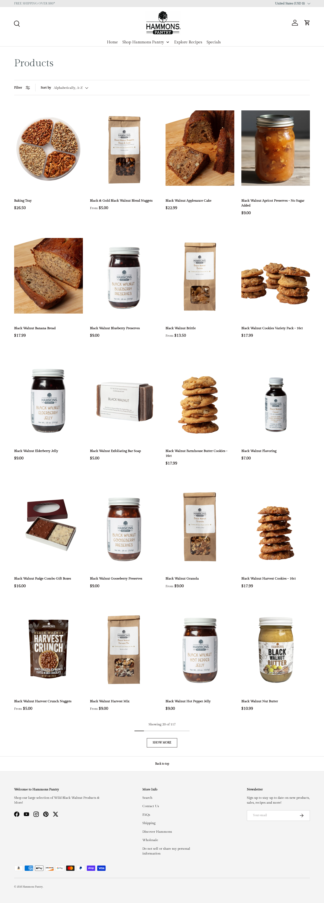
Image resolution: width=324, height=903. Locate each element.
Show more (162, 742)
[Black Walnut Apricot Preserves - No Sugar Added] (275, 148)
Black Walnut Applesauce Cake (188, 201)
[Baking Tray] (48, 148)
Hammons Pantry (33, 886)
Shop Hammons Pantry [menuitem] (143, 42)
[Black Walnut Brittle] (200, 275)
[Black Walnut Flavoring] (275, 398)
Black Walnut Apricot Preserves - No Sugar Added (272, 203)
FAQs (146, 815)
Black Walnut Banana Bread (35, 328)
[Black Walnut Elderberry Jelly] (48, 398)
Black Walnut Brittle (181, 328)
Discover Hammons (157, 832)
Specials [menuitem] (214, 42)
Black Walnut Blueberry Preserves (115, 328)
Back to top (162, 764)
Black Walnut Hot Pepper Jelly (188, 701)
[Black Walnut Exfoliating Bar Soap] (124, 398)
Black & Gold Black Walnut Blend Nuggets (121, 201)
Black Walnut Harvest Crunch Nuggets (42, 701)
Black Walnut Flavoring (258, 451)
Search (147, 798)
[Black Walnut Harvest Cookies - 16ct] (275, 526)
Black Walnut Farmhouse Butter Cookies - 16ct (196, 453)
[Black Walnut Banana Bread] (48, 275)
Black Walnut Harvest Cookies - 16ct (268, 578)
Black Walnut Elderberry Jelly (36, 451)
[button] (307, 23)
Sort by (46, 87)
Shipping (148, 823)
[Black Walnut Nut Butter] (275, 649)
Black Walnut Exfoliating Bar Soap (115, 451)
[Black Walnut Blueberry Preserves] (124, 275)
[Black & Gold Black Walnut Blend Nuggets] (124, 148)
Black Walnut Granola (182, 578)
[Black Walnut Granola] (200, 526)
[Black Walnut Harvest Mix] (124, 649)
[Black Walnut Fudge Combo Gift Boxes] (48, 526)
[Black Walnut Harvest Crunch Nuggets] (48, 649)
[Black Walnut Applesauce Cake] (200, 148)
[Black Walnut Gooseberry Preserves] (124, 526)
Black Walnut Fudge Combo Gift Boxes (42, 578)
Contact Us (150, 806)
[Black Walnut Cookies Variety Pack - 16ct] (275, 275)
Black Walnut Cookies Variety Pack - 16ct (272, 328)
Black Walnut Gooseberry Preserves (116, 578)
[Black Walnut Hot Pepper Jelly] (200, 649)
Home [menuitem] (112, 42)
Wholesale (150, 840)
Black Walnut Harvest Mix (109, 701)
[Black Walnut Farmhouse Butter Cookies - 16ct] (200, 398)
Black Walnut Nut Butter (259, 701)
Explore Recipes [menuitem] (188, 42)
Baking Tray (23, 201)
